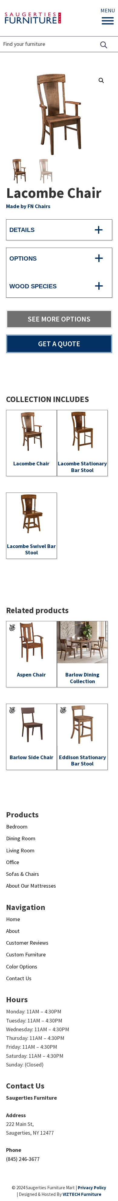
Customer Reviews (27, 942)
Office (12, 862)
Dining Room (20, 838)
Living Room (20, 850)
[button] (101, 80)
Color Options (21, 966)
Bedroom (17, 826)
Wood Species (33, 286)
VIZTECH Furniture (82, 1194)
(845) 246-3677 (23, 1158)
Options (23, 258)
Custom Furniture (26, 954)
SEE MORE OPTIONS (59, 319)
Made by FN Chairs (28, 206)
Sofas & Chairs (22, 873)
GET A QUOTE (59, 343)
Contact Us (18, 978)
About (13, 930)
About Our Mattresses (31, 885)
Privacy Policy (92, 1187)
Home (13, 919)
